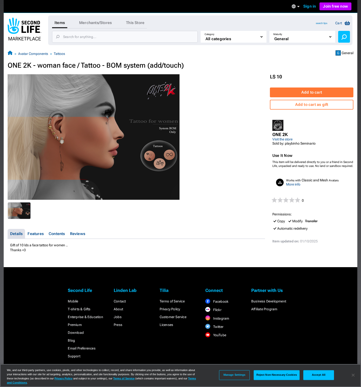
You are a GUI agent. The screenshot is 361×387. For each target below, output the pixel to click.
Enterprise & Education (85, 317)
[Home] (10, 53)
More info (293, 184)
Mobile (73, 301)
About (118, 309)
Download (76, 333)
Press (118, 325)
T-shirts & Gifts (79, 309)
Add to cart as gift (311, 104)
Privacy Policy (170, 309)
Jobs (118, 317)
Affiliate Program (264, 309)
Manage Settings (234, 375)
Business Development (268, 301)
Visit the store (282, 139)
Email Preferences (81, 348)
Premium (75, 325)
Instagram (220, 318)
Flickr (216, 310)
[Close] (353, 375)
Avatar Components (33, 54)
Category (209, 34)
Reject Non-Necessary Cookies (276, 375)
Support (74, 356)
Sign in (309, 6)
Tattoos (59, 54)
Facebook (220, 301)
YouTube (219, 335)
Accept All (318, 375)
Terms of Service (172, 301)
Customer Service (173, 317)
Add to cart (311, 92)
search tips (321, 23)
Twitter (217, 327)
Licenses (166, 325)
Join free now (335, 6)
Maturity (277, 34)
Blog (71, 340)
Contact (120, 301)
